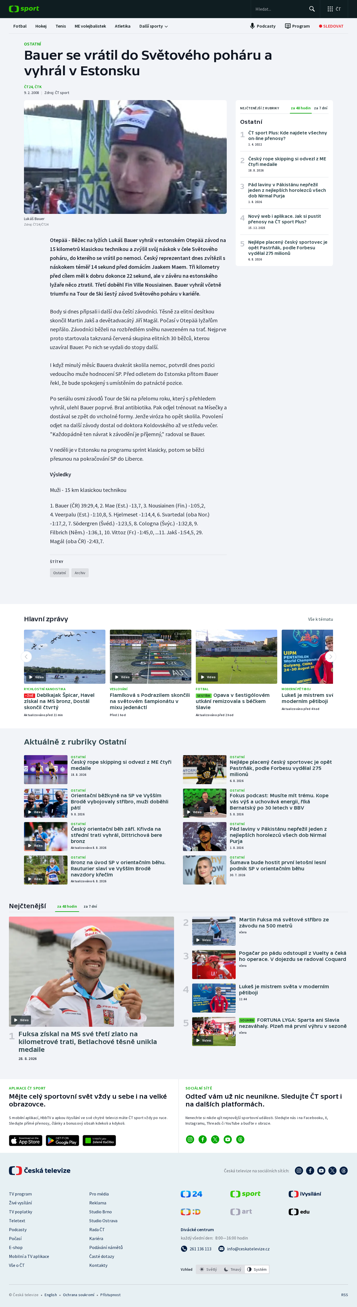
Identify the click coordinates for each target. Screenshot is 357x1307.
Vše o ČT (17, 1265)
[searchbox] (280, 9)
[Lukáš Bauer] (125, 157)
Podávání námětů (106, 1247)
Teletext (17, 1220)
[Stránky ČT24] (191, 1196)
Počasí (15, 1238)
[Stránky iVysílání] (305, 1196)
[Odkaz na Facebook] (202, 1139)
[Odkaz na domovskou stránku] (32, 9)
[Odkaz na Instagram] (190, 1139)
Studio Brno (100, 1211)
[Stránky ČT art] (241, 1213)
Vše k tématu (320, 619)
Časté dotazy (101, 1256)
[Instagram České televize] (299, 1170)
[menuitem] (20, 26)
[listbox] (233, 1269)
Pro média (99, 1194)
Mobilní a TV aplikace (29, 1256)
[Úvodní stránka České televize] (40, 1170)
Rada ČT (97, 1229)
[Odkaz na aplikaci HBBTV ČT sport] (99, 1140)
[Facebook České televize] (310, 1170)
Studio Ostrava (103, 1220)
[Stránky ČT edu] (299, 1213)
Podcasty (17, 1229)
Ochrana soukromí (78, 1294)
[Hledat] (312, 9)
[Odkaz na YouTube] (227, 1139)
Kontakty (98, 1265)
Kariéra (96, 1238)
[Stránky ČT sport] (245, 1196)
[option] (208, 1269)
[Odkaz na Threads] (240, 1139)
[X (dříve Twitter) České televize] (332, 1170)
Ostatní (32, 44)
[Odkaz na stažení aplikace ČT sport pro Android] (62, 1140)
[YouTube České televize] (321, 1170)
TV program (20, 1194)
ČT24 (28, 86)
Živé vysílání (20, 1202)
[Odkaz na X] (215, 1139)
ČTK (38, 86)
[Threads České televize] (343, 1170)
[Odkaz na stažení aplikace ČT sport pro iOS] (25, 1140)
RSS (344, 1294)
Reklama (97, 1202)
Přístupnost (110, 1294)
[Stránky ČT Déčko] (191, 1213)
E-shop (16, 1247)
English (51, 1294)
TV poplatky (20, 1211)
